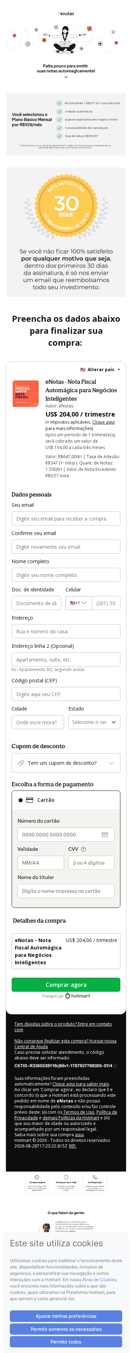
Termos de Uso (78, 1112)
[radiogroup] (66, 849)
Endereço (22, 617)
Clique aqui (103, 422)
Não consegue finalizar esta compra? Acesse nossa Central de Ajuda (65, 1044)
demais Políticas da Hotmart (71, 1118)
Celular (73, 589)
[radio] (20, 800)
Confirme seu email (34, 533)
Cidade (19, 708)
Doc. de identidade (33, 589)
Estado (76, 708)
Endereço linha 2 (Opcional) (43, 645)
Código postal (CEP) (34, 680)
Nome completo (30, 561)
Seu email (23, 505)
